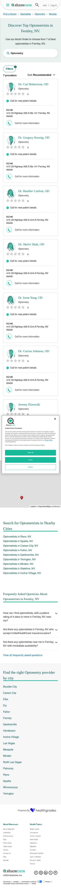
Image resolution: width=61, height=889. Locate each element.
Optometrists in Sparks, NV (18, 541)
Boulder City (10, 686)
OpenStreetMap (45, 506)
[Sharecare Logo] (22, 5)
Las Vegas (9, 743)
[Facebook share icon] (36, 873)
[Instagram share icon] (40, 873)
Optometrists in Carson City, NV (20, 545)
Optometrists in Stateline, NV (19, 568)
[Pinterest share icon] (55, 873)
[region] (31, 444)
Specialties (25, 13)
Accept (30, 460)
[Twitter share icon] (50, 873)
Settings (30, 467)
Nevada (53, 13)
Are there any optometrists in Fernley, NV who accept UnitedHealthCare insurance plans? (28, 631)
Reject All (30, 452)
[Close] (55, 418)
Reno (6, 774)
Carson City (9, 693)
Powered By (24, 810)
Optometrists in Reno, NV (17, 536)
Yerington (8, 793)
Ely (5, 705)
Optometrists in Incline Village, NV (22, 573)
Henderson (9, 730)
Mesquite (8, 749)
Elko (5, 699)
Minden (7, 756)
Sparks (7, 781)
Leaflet (33, 506)
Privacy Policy (49, 440)
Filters (11, 68)
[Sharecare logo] (30, 871)
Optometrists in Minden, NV (18, 564)
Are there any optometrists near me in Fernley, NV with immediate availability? (28, 643)
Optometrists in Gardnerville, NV (21, 554)
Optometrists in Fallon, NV (17, 550)
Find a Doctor (10, 13)
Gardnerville (10, 724)
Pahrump (8, 768)
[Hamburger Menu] (8, 5)
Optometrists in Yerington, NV (19, 559)
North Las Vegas (12, 762)
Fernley (7, 718)
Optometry (40, 13)
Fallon (6, 711)
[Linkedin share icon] (45, 873)
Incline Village (11, 737)
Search (37, 5)
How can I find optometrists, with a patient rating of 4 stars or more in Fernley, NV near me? (27, 616)
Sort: (39, 75)
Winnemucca (10, 787)
